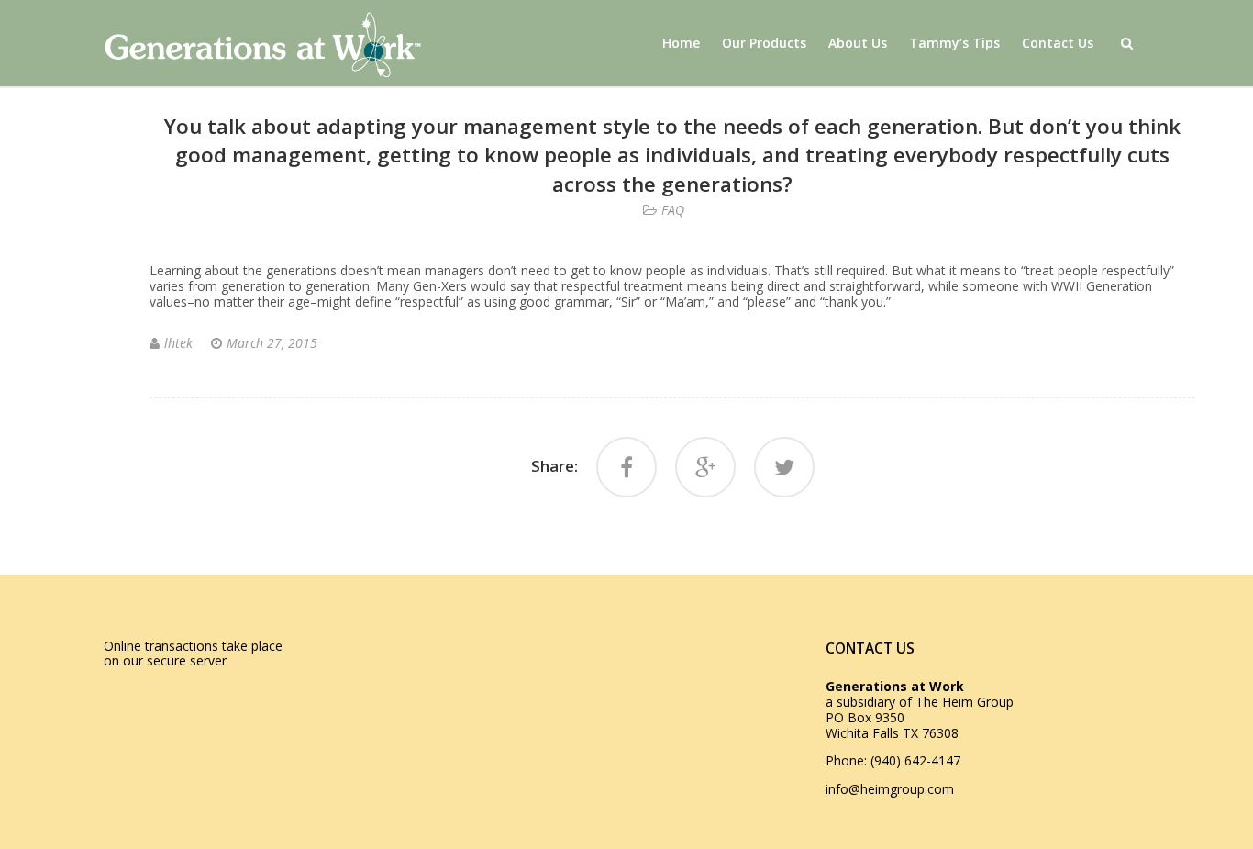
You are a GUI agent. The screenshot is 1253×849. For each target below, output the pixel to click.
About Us (857, 42)
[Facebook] (626, 467)
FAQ (672, 209)
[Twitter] (784, 467)
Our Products (764, 42)
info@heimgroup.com (890, 789)
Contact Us (1057, 42)
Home (681, 42)
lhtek (178, 343)
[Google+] (705, 467)
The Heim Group (964, 701)
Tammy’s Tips (954, 42)
